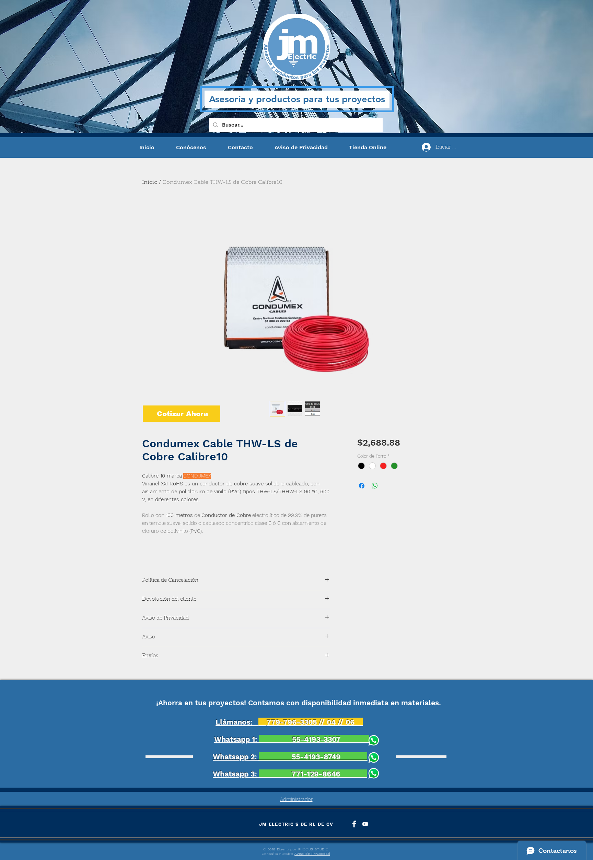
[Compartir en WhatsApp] (375, 486)
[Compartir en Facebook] (362, 486)
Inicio (150, 182)
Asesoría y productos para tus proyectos (297, 99)
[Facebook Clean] (354, 824)
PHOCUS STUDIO (313, 849)
